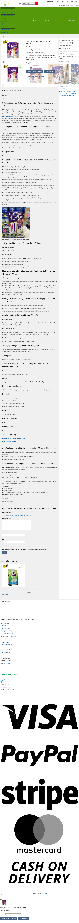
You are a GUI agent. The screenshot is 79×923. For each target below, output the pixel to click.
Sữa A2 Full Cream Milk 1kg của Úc (30, 589)
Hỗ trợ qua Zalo (5, 684)
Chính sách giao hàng (6, 649)
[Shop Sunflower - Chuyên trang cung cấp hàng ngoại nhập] (8, 3)
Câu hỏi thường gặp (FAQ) (7, 633)
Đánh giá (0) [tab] (20, 90)
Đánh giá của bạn (6, 512)
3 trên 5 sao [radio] (17, 515)
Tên (3, 532)
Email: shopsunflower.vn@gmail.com (10, 689)
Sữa (14, 36)
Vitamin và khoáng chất (7, 12)
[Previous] (2, 85)
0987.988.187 (68, 61)
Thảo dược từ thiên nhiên (7, 15)
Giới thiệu (33, 20)
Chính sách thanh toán (6, 644)
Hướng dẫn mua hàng (6, 631)
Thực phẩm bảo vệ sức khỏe (8, 10)
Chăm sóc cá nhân (5, 29)
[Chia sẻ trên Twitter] (30, 78)
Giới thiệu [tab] (5, 90)
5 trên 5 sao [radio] (29, 515)
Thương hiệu (4, 21)
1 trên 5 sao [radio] (5, 515)
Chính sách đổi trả (5, 647)
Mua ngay (49, 71)
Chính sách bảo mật (6, 652)
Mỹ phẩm (3, 24)
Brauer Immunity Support (9, 441)
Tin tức (40, 20)
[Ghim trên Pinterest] (34, 78)
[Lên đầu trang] (1, 895)
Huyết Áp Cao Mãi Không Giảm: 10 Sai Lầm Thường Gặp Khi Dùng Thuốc (68, 86)
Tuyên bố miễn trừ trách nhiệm (8, 636)
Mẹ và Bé (3, 18)
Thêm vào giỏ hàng (35, 71)
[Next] (3, 85)
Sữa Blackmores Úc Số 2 (8, 444)
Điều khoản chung (5, 628)
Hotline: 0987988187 (6, 687)
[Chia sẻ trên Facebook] (27, 78)
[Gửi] (36, 3)
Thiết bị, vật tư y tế (5, 32)
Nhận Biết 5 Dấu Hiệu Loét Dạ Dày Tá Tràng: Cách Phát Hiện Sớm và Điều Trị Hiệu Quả (68, 93)
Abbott (42, 76)
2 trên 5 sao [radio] (11, 515)
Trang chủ (3, 36)
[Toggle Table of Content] (3, 99)
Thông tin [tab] (13, 90)
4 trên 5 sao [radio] (23, 515)
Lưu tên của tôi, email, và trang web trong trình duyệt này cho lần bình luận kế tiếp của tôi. (24, 549)
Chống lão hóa (4, 26)
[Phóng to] (4, 61)
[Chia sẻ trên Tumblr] (37, 78)
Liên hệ (47, 20)
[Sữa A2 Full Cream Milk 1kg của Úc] (13, 575)
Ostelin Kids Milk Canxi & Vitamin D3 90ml (13, 438)
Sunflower (44, 893)
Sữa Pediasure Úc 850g (8, 116)
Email (4, 539)
